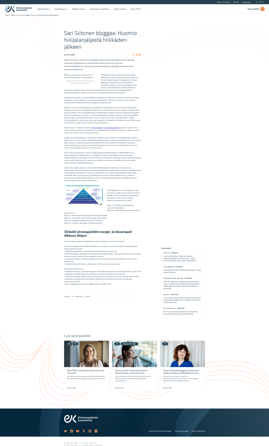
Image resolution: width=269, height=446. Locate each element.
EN (259, 2)
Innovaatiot (171, 308)
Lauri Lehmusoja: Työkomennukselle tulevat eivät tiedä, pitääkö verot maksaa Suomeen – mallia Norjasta (183, 300)
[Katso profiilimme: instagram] (89, 431)
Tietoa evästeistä (198, 431)
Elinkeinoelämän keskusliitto (19, 9)
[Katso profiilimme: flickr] (96, 431)
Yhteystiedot (246, 2)
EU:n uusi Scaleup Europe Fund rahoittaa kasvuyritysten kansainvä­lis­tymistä (181, 312)
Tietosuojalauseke (182, 431)
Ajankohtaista (43, 9)
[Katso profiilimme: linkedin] (71, 431)
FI (256, 2)
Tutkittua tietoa (78, 9)
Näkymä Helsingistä (223, 2)
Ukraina (180, 278)
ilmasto (87, 296)
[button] (262, 9)
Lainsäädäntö (169, 267)
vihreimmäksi (97, 128)
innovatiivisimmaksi (112, 128)
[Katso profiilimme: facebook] (83, 431)
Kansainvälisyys (170, 278)
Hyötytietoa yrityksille (99, 9)
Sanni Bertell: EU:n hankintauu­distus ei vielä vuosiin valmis (182, 271)
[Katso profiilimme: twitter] (65, 431)
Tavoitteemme (60, 9)
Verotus (166, 253)
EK (69, 344)
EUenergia (79, 296)
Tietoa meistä (119, 9)
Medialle (236, 2)
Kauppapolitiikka (129, 344)
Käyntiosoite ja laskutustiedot (160, 431)
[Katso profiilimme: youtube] (77, 431)
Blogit (13, 15)
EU (72, 296)
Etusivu (7, 15)
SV (263, 2)
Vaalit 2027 (136, 9)
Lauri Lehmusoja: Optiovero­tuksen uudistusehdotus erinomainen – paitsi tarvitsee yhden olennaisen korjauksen (180, 258)
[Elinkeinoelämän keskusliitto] (81, 419)
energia (67, 296)
